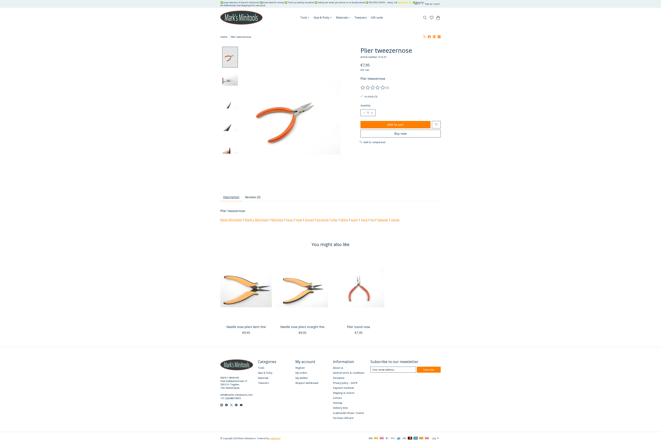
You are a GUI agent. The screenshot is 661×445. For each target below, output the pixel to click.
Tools (261, 367)
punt (354, 220)
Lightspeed (275, 438)
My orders (301, 372)
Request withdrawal (306, 383)
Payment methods (343, 388)
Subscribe (428, 369)
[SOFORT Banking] (382, 438)
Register (300, 367)
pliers (344, 220)
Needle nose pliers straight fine (302, 327)
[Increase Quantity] (371, 112)
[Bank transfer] (370, 438)
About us (338, 367)
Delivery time (340, 407)
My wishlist (301, 378)
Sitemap (337, 402)
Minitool (277, 220)
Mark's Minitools (257, 220)
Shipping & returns (343, 392)
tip (372, 220)
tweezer (382, 220)
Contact (337, 397)
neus (289, 220)
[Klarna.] (427, 438)
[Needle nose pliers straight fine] (302, 288)
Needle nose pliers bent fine (246, 327)
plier (334, 220)
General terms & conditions (348, 372)
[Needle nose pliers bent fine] (246, 288)
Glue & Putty (265, 372)
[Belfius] (393, 438)
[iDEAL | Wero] (376, 438)
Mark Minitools (231, 220)
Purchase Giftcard (343, 418)
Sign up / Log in (432, 3)
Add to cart (395, 125)
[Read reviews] (373, 87)
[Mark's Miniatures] (241, 17)
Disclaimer (339, 378)
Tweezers (360, 17)
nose (299, 220)
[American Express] (415, 438)
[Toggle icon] (424, 18)
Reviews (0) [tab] (252, 197)
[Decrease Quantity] (364, 112)
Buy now (400, 133)
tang (364, 220)
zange (395, 220)
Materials (263, 378)
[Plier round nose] (358, 288)
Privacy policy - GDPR (345, 383)
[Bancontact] (387, 438)
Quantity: (365, 105)
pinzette (323, 220)
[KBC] (398, 438)
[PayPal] (421, 438)
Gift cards (377, 17)
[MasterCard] (410, 438)
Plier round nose (358, 327)
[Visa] (404, 438)
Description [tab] (231, 197)
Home (223, 36)
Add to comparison (374, 142)
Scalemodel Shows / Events (348, 413)
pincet (309, 220)
